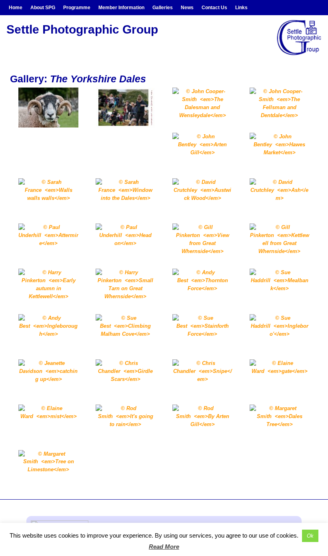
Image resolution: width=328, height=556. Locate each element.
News (187, 7)
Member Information (121, 7)
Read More (164, 546)
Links (241, 7)
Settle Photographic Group (82, 29)
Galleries (162, 7)
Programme (76, 7)
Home (15, 7)
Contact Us (214, 7)
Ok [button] (310, 536)
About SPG (42, 7)
